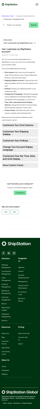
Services (4, 320)
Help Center (6, 348)
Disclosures (16, 403)
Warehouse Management (6, 292)
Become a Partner (21, 300)
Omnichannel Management (6, 272)
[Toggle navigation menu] (37, 4)
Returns (4, 304)
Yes (5, 212)
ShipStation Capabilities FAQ (14, 19)
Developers (5, 370)
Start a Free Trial (23, 333)
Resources (6, 327)
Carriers (21, 271)
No (14, 212)
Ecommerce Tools (22, 293)
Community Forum (6, 353)
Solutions (6, 258)
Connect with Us (23, 338)
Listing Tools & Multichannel (23, 287)
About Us (5, 360)
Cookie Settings (26, 403)
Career (4, 366)
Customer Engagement (6, 298)
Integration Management (6, 315)
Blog (3, 337)
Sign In (20, 344)
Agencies (21, 267)
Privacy (10, 403)
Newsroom (5, 333)
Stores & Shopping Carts (23, 276)
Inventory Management (6, 285)
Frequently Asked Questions (25, 16)
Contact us (20, 193)
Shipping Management (6, 266)
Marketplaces (22, 282)
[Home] (10, 4)
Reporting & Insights (6, 309)
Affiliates (5, 374)
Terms (5, 403)
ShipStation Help (7, 16)
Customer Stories (5, 342)
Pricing (21, 327)
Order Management (6, 279)
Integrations (22, 259)
